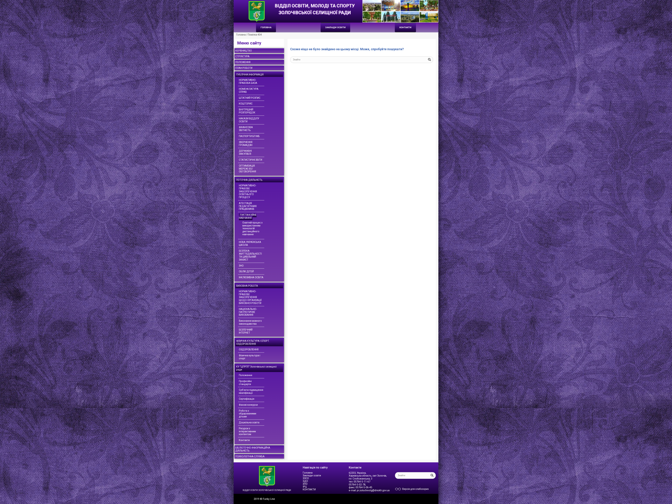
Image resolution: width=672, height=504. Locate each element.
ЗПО (305, 483)
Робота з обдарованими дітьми (247, 413)
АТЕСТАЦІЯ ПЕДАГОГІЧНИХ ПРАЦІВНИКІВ (248, 206)
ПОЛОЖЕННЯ (242, 62)
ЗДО (305, 481)
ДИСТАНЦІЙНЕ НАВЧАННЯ (248, 216)
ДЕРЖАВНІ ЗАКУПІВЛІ (245, 152)
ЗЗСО (306, 478)
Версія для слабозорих (415, 489)
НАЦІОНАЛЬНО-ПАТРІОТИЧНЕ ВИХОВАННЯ (248, 312)
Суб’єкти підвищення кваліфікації (251, 391)
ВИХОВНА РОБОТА (247, 285)
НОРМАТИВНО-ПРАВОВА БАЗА (248, 81)
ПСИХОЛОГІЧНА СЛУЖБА (250, 456)
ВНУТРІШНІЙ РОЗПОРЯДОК (247, 111)
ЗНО (241, 265)
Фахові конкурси (248, 404)
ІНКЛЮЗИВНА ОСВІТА (251, 277)
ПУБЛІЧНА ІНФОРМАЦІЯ (250, 74)
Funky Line (269, 498)
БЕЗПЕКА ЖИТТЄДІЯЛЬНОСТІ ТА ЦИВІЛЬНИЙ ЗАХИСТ (250, 255)
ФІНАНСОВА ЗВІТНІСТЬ (246, 129)
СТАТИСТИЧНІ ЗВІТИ (250, 159)
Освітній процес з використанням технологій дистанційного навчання (252, 228)
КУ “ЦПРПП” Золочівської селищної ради (256, 368)
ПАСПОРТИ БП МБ (249, 136)
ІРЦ (305, 486)
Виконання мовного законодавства (250, 322)
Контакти (244, 440)
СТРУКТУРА (242, 56)
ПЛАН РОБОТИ (243, 67)
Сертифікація (246, 398)
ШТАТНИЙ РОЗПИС (249, 97)
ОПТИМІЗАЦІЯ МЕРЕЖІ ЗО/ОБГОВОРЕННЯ (247, 168)
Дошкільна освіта (249, 422)
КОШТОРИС (246, 103)
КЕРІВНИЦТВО (243, 50)
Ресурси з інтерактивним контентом (247, 431)
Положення (245, 375)
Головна (266, 27)
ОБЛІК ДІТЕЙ (246, 271)
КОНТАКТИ (405, 27)
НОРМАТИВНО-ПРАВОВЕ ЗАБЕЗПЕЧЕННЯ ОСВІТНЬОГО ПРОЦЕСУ (248, 191)
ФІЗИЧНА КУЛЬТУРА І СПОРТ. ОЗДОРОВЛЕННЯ (253, 342)
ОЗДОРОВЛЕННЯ (248, 349)
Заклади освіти (335, 27)
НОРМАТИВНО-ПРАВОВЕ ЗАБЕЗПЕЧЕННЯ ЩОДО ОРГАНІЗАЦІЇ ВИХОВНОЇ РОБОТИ (250, 297)
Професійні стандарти (245, 383)
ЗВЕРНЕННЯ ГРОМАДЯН (245, 143)
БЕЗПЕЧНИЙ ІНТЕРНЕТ (246, 331)
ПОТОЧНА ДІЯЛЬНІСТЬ (249, 179)
